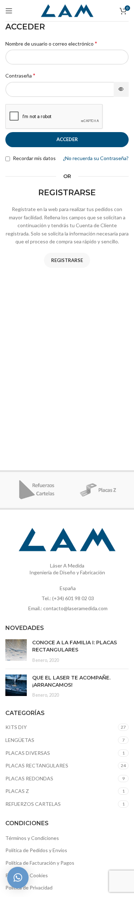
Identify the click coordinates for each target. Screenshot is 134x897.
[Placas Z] (98, 490)
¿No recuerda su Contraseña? (96, 158)
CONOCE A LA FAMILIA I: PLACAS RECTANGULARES (74, 646)
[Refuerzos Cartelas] (36, 490)
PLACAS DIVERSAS (27, 753)
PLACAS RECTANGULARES (36, 765)
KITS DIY (16, 727)
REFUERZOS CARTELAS (33, 804)
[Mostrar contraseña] (121, 89)
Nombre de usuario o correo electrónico (51, 43)
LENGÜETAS (19, 740)
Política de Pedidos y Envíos (36, 850)
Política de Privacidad (29, 887)
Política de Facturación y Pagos (39, 863)
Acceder (67, 139)
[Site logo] (67, 10)
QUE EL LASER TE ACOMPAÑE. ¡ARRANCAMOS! (71, 681)
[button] (18, 877)
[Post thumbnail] (16, 651)
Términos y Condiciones (32, 838)
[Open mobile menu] (9, 11)
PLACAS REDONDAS (29, 778)
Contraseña (20, 75)
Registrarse (67, 260)
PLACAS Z (17, 791)
